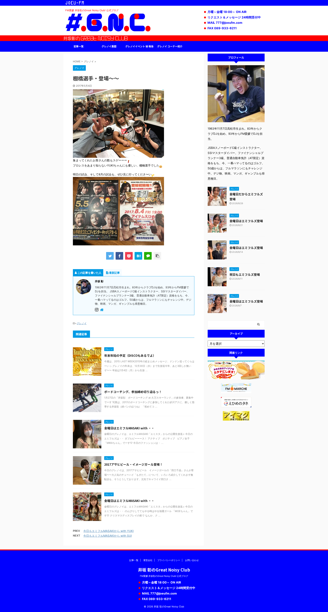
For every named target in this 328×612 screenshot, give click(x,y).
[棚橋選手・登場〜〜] (138, 256)
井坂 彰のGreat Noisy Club (164, 570)
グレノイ (82, 323)
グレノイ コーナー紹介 (169, 46)
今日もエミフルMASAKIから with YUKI (108, 531)
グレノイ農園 (109, 46)
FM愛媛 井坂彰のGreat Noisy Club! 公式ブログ (164, 576)
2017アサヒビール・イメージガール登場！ (133, 464)
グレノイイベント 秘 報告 (139, 46)
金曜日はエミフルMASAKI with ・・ (129, 428)
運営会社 (147, 560)
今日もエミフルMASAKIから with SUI (107, 535)
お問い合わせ (192, 560)
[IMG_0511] (118, 243)
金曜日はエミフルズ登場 (246, 221)
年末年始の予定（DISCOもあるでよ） (130, 355)
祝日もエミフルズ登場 (244, 274)
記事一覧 (79, 46)
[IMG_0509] (118, 155)
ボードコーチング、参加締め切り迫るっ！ (133, 391)
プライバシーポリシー (168, 560)
